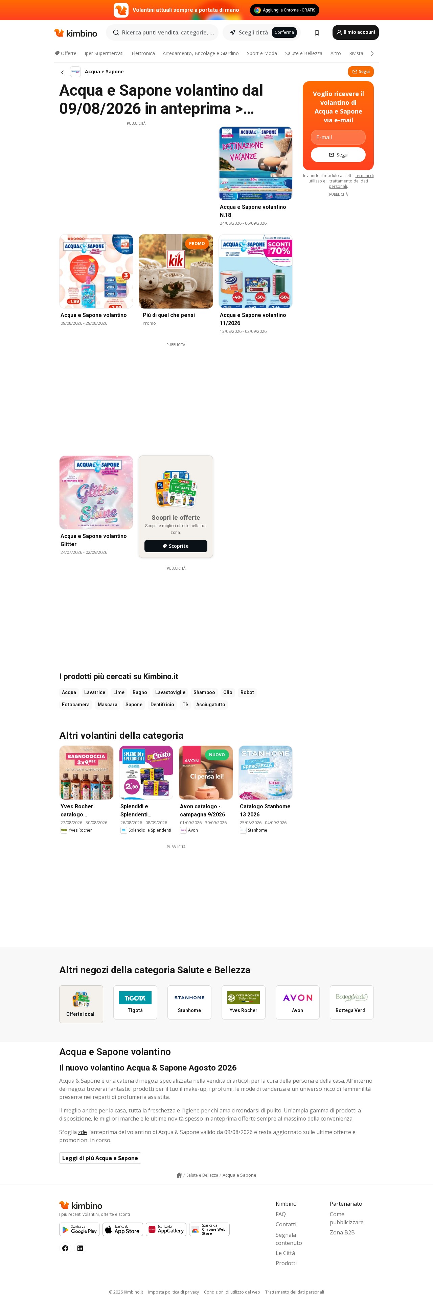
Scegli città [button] (253, 32)
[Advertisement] (136, 173)
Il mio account (359, 32)
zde (82, 1132)
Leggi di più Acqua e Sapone (100, 1158)
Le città (285, 1253)
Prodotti (286, 1263)
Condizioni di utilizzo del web (232, 1292)
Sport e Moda (262, 53)
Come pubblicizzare (347, 1218)
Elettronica (143, 53)
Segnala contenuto (289, 1239)
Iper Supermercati (104, 53)
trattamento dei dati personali (348, 183)
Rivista (356, 53)
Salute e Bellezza (303, 53)
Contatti (286, 1224)
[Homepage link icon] (179, 1175)
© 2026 (126, 1292)
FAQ (281, 1214)
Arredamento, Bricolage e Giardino (201, 53)
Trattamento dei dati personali (294, 1292)
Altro (336, 53)
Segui (364, 71)
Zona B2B (342, 1232)
